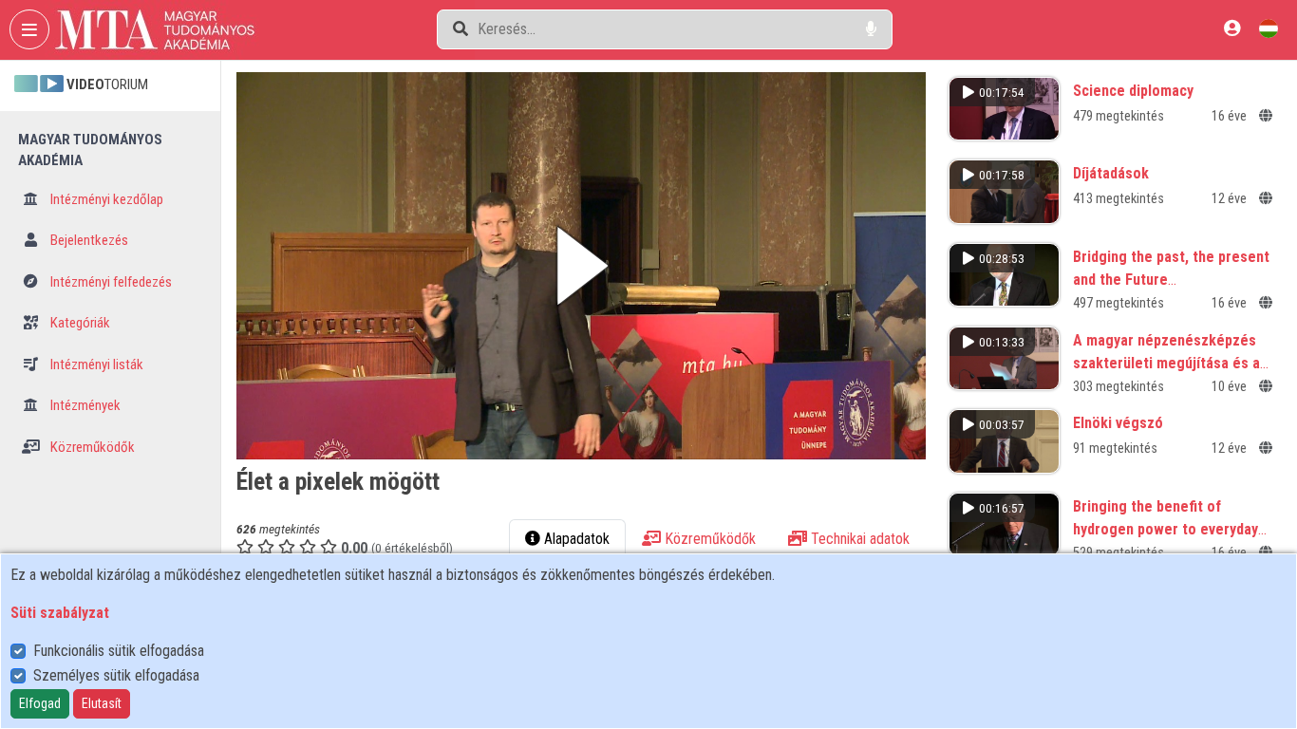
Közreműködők (91, 447)
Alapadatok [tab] (575, 539)
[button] (581, 265)
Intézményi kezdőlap (105, 199)
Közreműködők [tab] (708, 539)
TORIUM (107, 84)
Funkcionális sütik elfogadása (118, 651)
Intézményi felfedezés (109, 281)
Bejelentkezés (87, 240)
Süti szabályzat (59, 613)
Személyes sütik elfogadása (116, 675)
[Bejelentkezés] (1232, 28)
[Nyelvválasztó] (1268, 28)
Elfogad (40, 703)
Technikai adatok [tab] (858, 539)
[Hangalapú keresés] (871, 29)
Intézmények (84, 405)
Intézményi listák (95, 364)
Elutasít (102, 703)
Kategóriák (78, 322)
